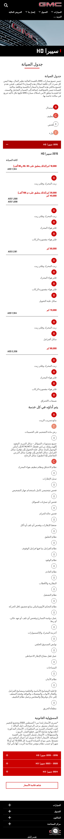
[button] (32, 145)
